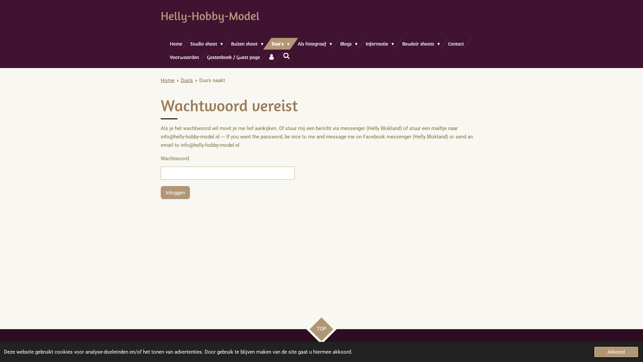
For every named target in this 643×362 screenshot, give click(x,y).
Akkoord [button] (616, 352)
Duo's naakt (212, 80)
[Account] (271, 57)
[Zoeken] (286, 56)
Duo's (187, 80)
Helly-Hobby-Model (210, 15)
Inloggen (175, 193)
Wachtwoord (175, 159)
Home (167, 80)
